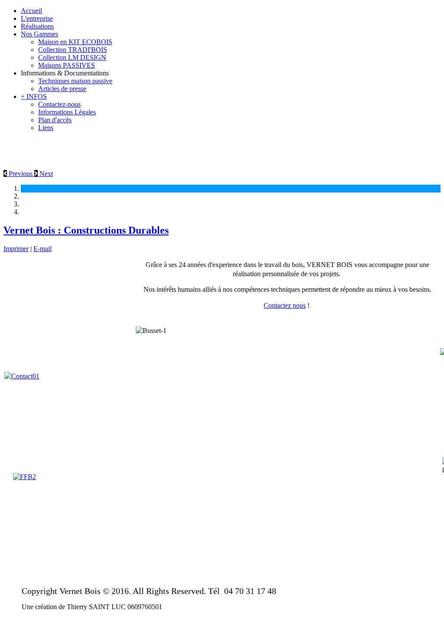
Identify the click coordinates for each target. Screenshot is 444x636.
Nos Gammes (39, 34)
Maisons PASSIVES (66, 65)
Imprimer (16, 248)
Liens (45, 127)
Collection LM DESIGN (72, 57)
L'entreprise (37, 18)
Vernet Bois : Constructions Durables (86, 230)
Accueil (31, 10)
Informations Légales (67, 112)
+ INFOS (34, 96)
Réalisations (37, 26)
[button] (18, 173)
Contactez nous (285, 305)
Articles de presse (62, 88)
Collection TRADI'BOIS (72, 49)
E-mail (42, 248)
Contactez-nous (59, 104)
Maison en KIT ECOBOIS (75, 42)
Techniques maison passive (75, 81)
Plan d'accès (55, 120)
